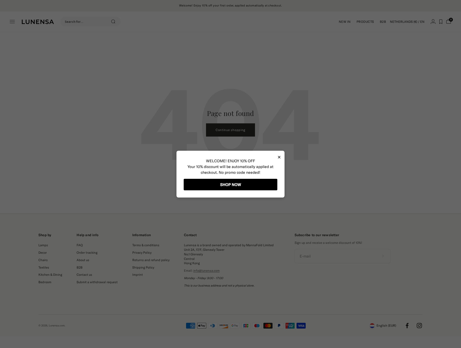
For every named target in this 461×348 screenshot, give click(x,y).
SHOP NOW (230, 184)
